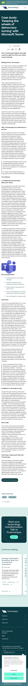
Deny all (14, 674)
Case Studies (12, 497)
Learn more (6, 665)
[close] (23, 655)
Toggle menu (25, 7)
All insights (7, 501)
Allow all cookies (13, 678)
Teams (4, 497)
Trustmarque (10, 8)
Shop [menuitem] (3, 636)
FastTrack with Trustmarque (10, 480)
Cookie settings (14, 670)
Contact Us (14, 537)
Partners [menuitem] (4, 633)
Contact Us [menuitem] (5, 639)
